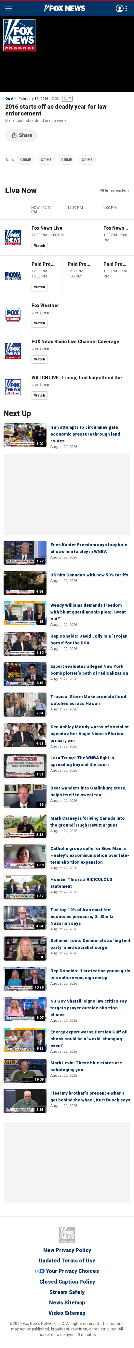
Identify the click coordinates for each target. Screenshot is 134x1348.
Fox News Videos (64, 8)
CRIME (25, 160)
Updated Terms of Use (67, 1261)
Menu (8, 8)
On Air (10, 99)
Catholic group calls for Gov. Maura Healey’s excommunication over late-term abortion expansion (89, 855)
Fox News (67, 1235)
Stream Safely (67, 1292)
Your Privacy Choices (72, 1271)
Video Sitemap (67, 1313)
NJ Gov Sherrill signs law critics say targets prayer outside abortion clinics (88, 1008)
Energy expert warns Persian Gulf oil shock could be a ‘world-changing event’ (88, 1039)
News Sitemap (67, 1303)
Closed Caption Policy (67, 1282)
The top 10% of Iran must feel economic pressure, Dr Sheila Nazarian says (82, 916)
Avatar (120, 8)
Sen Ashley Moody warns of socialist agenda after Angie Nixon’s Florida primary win (89, 733)
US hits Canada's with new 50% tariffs (89, 575)
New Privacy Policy (67, 1250)
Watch (39, 246)
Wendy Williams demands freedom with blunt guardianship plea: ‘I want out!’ (88, 612)
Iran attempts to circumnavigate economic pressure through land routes (85, 434)
